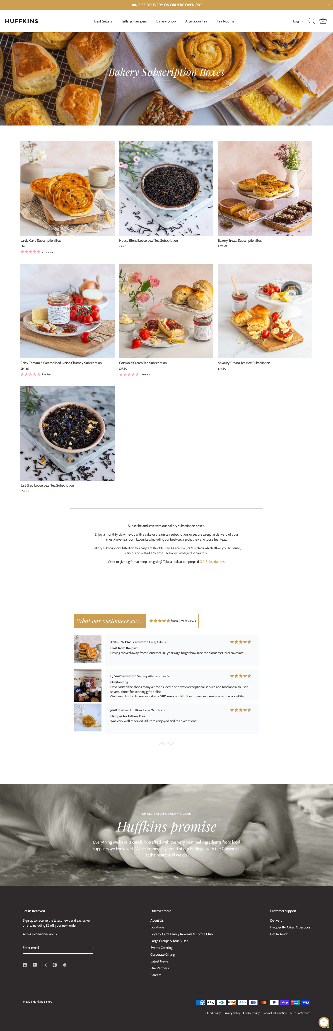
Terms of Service (300, 1013)
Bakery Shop (166, 21)
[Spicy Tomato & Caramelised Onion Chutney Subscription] (67, 311)
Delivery (276, 920)
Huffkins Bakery (42, 1001)
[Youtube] (35, 965)
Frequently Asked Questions (290, 927)
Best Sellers (103, 21)
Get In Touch (279, 934)
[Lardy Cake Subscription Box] (67, 188)
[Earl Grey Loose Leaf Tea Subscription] (67, 433)
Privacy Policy (232, 1013)
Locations (157, 927)
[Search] (312, 21)
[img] (160, 620)
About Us (157, 920)
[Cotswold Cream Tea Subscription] (166, 311)
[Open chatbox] (324, 1022)
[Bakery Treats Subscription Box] (265, 188)
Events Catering (161, 948)
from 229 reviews (183, 621)
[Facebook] (25, 965)
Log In (298, 21)
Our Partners (159, 968)
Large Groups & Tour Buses (169, 941)
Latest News (159, 961)
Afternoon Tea (196, 21)
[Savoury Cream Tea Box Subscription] (265, 311)
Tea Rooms (225, 21)
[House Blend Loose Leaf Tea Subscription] (166, 188)
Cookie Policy (251, 1013)
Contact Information (275, 1013)
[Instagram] (45, 965)
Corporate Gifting (162, 954)
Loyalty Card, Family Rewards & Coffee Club (181, 934)
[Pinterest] (55, 965)
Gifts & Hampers (134, 21)
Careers (155, 975)
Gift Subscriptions (212, 562)
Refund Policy (212, 1013)
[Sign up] (90, 948)
